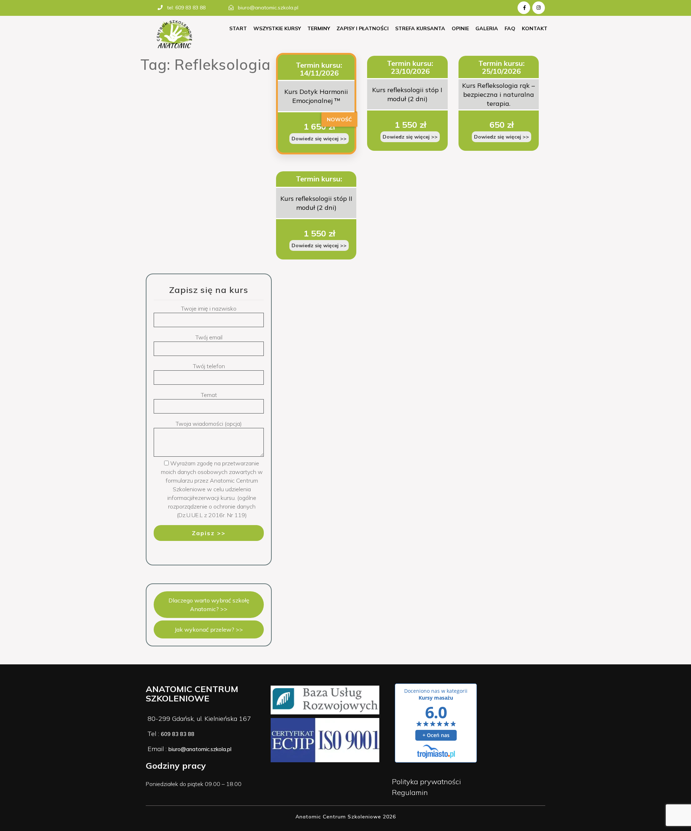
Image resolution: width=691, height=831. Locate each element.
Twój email (208, 337)
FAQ (510, 28)
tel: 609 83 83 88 (186, 7)
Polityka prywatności (426, 781)
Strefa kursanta (420, 28)
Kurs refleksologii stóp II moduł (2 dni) (316, 203)
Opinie (460, 28)
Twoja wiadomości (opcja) (209, 423)
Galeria (486, 28)
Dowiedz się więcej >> (319, 138)
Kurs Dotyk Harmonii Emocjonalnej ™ (316, 96)
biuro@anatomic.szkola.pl (268, 7)
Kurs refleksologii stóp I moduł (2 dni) (407, 94)
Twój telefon (209, 366)
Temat (209, 394)
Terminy (318, 28)
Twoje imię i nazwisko (208, 308)
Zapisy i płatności (363, 28)
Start (238, 28)
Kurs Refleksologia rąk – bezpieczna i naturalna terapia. (498, 94)
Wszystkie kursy (277, 28)
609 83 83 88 (177, 734)
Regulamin (410, 792)
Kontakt (534, 28)
